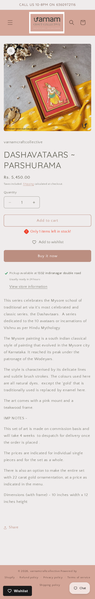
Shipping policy (50, 585)
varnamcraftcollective (45, 571)
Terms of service (78, 577)
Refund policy (29, 577)
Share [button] (13, 527)
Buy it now (48, 256)
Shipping (28, 184)
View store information (28, 287)
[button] (10, 22)
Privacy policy (53, 577)
